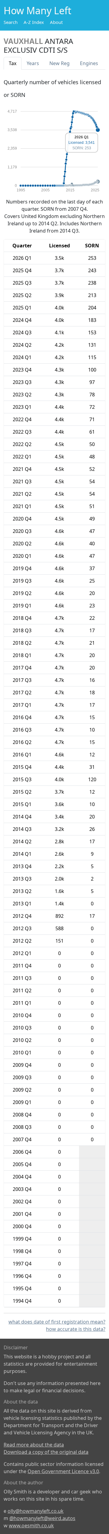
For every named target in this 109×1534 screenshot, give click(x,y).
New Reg (59, 63)
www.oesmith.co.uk (31, 1525)
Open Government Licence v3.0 (63, 1471)
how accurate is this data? (75, 1329)
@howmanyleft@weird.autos (42, 1518)
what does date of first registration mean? (56, 1321)
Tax (12, 63)
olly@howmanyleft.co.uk (36, 1511)
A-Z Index (34, 22)
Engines (89, 63)
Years (33, 63)
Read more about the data (34, 1444)
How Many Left (37, 10)
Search (11, 22)
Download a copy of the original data (46, 1452)
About (56, 22)
